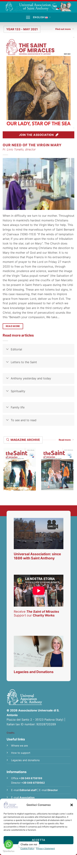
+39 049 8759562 (33, 782)
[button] (71, 805)
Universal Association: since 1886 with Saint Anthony (37, 556)
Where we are (19, 745)
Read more (65, 439)
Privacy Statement (45, 848)
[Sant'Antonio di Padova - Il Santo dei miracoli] (38, 6)
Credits (11, 732)
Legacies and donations (25, 760)
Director (52, 790)
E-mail (24, 790)
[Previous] (4, 470)
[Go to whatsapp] (8, 844)
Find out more (63, 29)
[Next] (73, 470)
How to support (20, 752)
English (39, 17)
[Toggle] (7, 349)
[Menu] (28, 17)
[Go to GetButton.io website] (8, 851)
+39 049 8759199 (30, 778)
